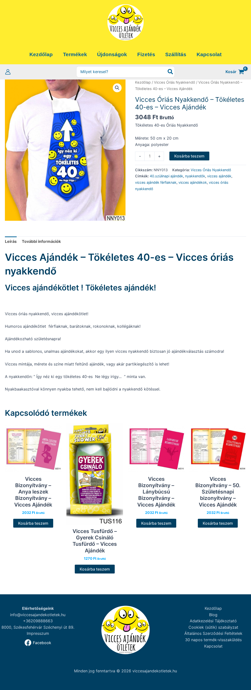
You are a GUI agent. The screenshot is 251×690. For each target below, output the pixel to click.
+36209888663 (38, 620)
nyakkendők (195, 176)
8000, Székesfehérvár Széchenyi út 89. (37, 627)
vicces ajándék (219, 176)
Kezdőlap (143, 82)
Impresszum (38, 633)
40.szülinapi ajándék (166, 176)
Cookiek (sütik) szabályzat (213, 627)
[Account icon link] (8, 72)
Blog (213, 614)
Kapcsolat (213, 646)
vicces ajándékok (192, 182)
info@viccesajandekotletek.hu (37, 614)
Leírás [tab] (11, 241)
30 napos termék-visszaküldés (213, 639)
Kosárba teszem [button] (33, 523)
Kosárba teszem (189, 156)
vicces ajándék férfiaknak (155, 182)
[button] (117, 87)
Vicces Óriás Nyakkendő (174, 82)
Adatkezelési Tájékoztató (213, 620)
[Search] (171, 72)
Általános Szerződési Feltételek (213, 633)
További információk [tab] (41, 241)
